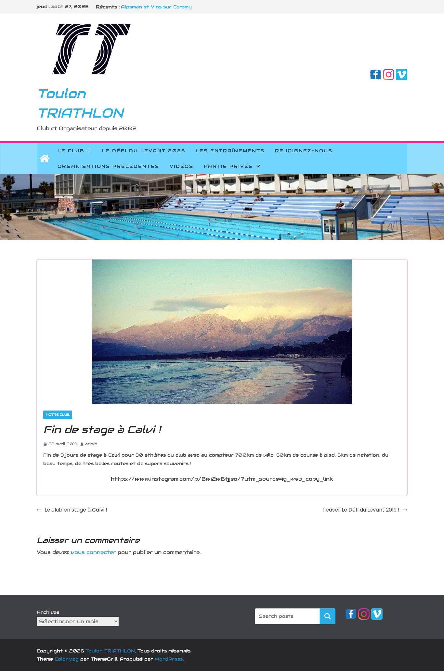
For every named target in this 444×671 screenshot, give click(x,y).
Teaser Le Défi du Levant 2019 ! (360, 509)
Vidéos (181, 166)
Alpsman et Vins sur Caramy (156, 7)
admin (91, 443)
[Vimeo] (401, 73)
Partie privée (228, 166)
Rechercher (327, 616)
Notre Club (58, 414)
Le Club (71, 151)
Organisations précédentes (108, 166)
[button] (87, 150)
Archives (48, 612)
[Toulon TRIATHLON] (44, 158)
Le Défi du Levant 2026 (143, 151)
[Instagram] (388, 73)
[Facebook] (375, 73)
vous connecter (93, 552)
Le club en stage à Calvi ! (76, 509)
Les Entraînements (230, 151)
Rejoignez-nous (304, 151)
